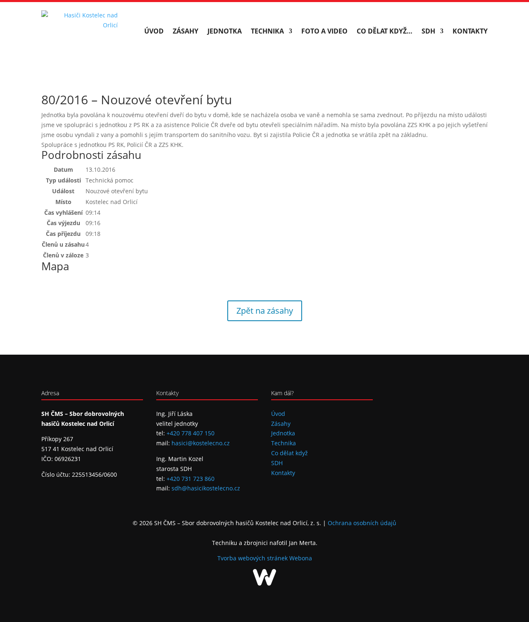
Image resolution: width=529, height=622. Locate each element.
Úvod (154, 31)
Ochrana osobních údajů (362, 523)
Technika (267, 31)
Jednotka (224, 31)
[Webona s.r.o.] (264, 583)
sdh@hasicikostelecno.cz (206, 488)
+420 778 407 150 (190, 433)
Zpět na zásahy (264, 310)
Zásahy (185, 31)
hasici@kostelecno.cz (201, 443)
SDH (428, 31)
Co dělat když (289, 453)
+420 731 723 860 (190, 479)
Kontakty (470, 31)
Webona (300, 558)
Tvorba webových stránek (253, 558)
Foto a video (324, 31)
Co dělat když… (384, 31)
